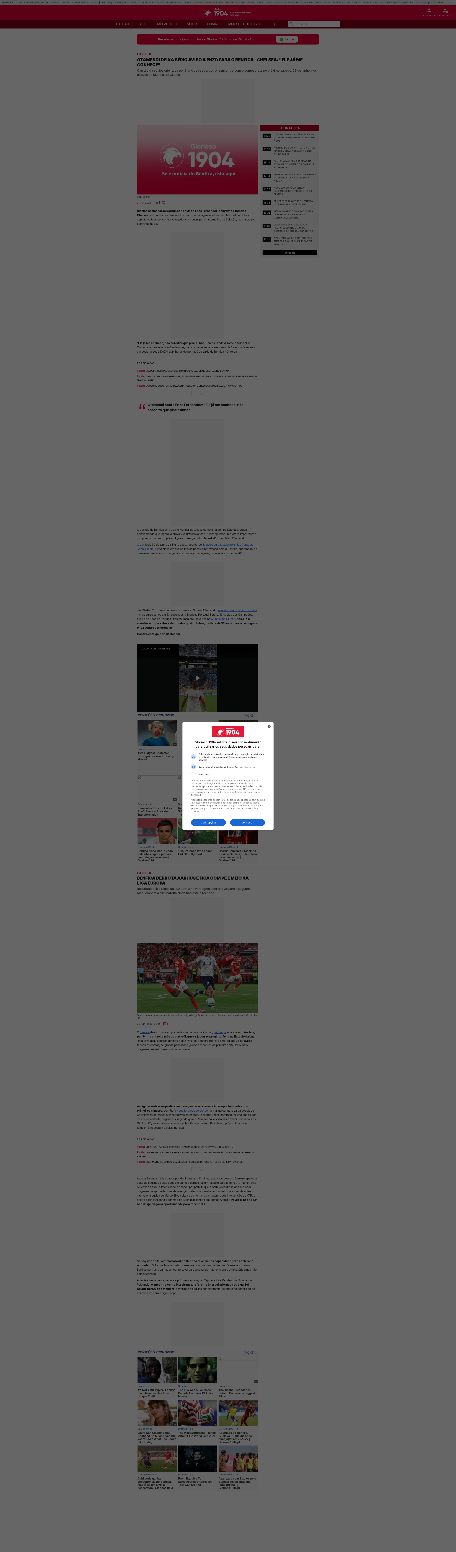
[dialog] (228, 776)
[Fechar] (269, 726)
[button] (228, 774)
